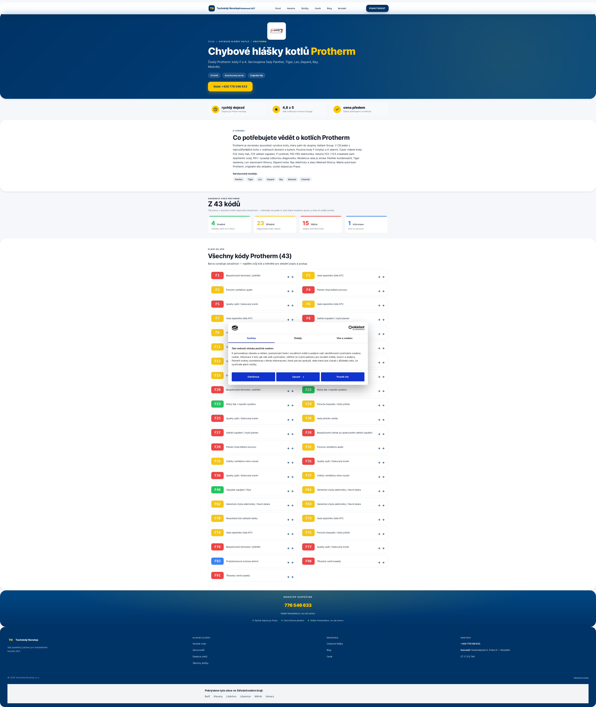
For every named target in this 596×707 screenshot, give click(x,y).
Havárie (291, 8)
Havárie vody (199, 643)
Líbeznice (245, 696)
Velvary (270, 696)
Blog (329, 8)
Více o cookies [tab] (344, 338)
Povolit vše (343, 376)
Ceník (318, 8)
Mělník (258, 696)
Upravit (296, 376)
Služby (305, 8)
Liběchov (231, 696)
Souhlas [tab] (251, 338)
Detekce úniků (200, 656)
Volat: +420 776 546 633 (230, 86)
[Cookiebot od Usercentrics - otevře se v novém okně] (350, 328)
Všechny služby (200, 663)
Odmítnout (253, 376)
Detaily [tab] (298, 338)
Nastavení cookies (581, 678)
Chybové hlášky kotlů (234, 41)
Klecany (218, 696)
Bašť (207, 696)
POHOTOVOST (377, 8)
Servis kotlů (198, 650)
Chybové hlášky (335, 643)
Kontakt (342, 8)
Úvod (278, 8)
